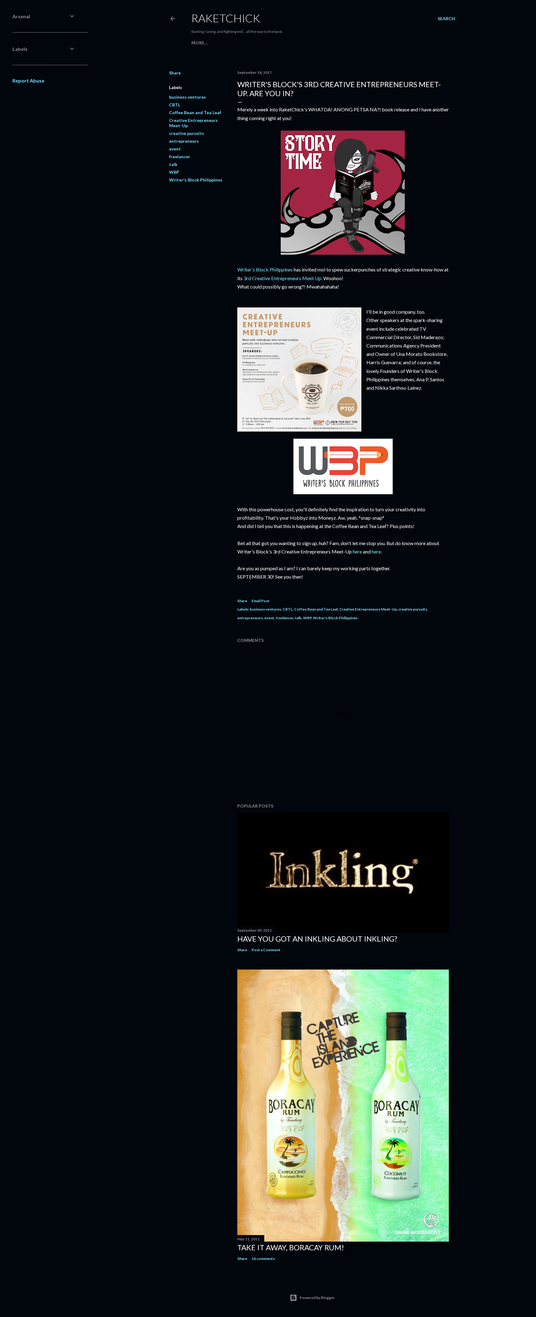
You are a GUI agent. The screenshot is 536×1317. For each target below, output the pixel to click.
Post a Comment (266, 949)
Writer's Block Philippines (195, 179)
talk (173, 164)
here (357, 551)
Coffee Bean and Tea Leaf (195, 112)
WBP (174, 172)
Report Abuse (28, 80)
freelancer (179, 156)
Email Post (261, 600)
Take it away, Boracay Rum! (290, 1247)
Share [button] (175, 72)
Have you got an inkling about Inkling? (317, 938)
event (175, 148)
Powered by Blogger (317, 1297)
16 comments (263, 1258)
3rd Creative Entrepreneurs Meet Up (282, 278)
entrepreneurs (184, 141)
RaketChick (225, 18)
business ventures (187, 97)
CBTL (174, 104)
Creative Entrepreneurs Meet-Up (368, 609)
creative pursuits (186, 133)
